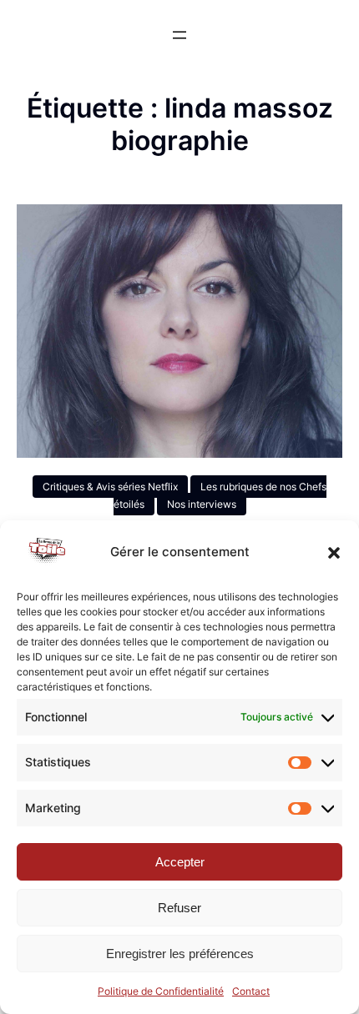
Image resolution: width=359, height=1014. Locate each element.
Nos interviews (201, 504)
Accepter (180, 862)
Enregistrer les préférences (180, 953)
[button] (334, 553)
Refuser (179, 908)
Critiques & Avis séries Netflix (110, 486)
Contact (251, 991)
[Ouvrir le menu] (179, 35)
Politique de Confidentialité (161, 991)
